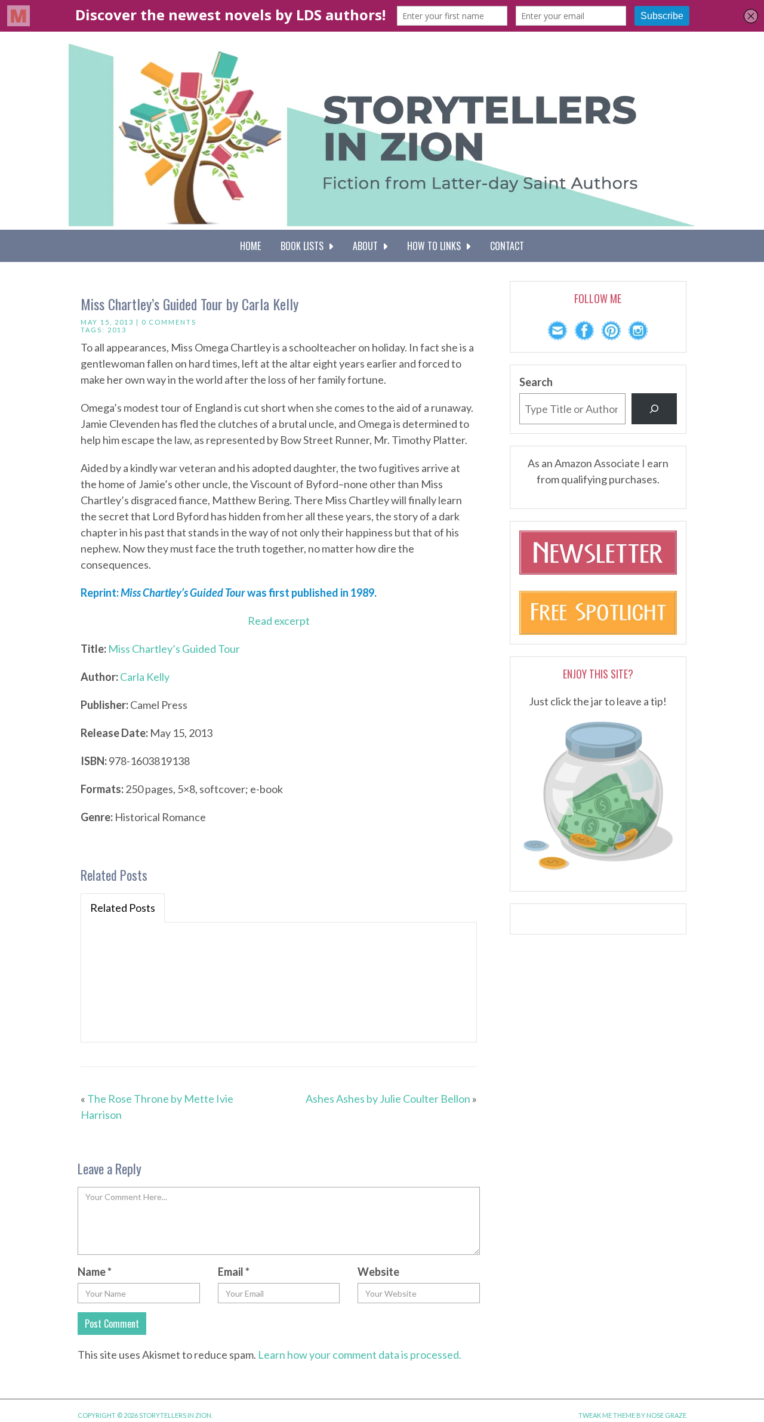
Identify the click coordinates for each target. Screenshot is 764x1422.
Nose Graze (666, 1415)
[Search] (654, 408)
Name (95, 1271)
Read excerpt (279, 620)
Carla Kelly (145, 676)
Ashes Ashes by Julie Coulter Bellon (388, 1098)
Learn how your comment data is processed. (359, 1354)
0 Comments (168, 322)
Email (233, 1271)
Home (250, 246)
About (368, 246)
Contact (507, 246)
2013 (117, 330)
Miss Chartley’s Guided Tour (174, 648)
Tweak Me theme (606, 1415)
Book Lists (304, 246)
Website (378, 1271)
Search (536, 381)
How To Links (436, 246)
